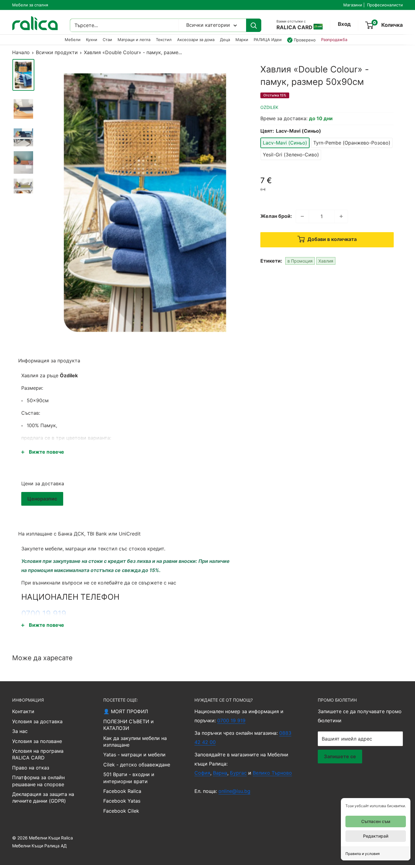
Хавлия (325, 260)
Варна (220, 773)
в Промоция (300, 260)
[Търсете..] (253, 25)
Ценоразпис (42, 499)
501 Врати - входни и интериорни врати (128, 777)
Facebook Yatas (121, 801)
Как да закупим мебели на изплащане (135, 741)
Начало (21, 52)
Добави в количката (331, 239)
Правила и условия (362, 853)
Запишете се (340, 756)
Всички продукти (57, 52)
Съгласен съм (375, 821)
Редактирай (375, 836)
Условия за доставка (37, 721)
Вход (344, 24)
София (202, 773)
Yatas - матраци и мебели (134, 755)
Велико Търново (272, 773)
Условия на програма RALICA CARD (37, 754)
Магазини (352, 4)
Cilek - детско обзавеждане (136, 765)
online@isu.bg (234, 791)
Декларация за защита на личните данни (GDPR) (43, 797)
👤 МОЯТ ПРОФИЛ (125, 711)
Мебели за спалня (30, 4)
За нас (20, 731)
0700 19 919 (43, 613)
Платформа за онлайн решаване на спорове (38, 780)
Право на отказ (30, 768)
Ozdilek (269, 107)
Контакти (23, 711)
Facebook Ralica (122, 791)
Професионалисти (385, 4)
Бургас (238, 773)
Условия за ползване (37, 741)
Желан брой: (276, 216)
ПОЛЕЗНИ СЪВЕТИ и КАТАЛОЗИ (128, 724)
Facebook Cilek (121, 811)
